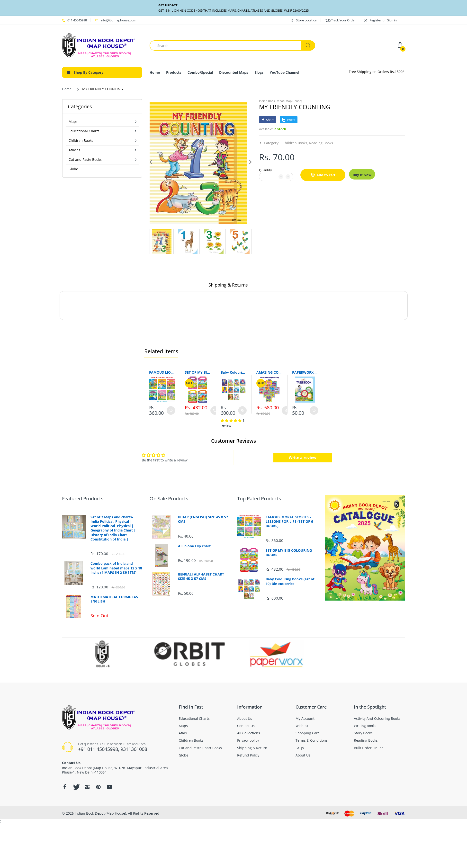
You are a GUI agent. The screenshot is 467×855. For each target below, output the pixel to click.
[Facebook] (64, 787)
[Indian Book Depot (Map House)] (98, 45)
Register (375, 20)
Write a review (302, 457)
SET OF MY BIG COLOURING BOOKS (198, 372)
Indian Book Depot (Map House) (280, 101)
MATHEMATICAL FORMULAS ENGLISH (114, 599)
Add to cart (325, 175)
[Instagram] (87, 787)
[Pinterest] (98, 787)
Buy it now (362, 174)
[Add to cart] (171, 410)
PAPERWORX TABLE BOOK (305, 372)
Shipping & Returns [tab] (228, 285)
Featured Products (82, 498)
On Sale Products (169, 498)
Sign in (392, 20)
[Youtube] (109, 787)
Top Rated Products (259, 498)
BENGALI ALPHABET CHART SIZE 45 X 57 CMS (201, 576)
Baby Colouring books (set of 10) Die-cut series (234, 372)
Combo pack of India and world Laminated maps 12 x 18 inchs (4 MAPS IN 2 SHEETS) (116, 568)
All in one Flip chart (194, 546)
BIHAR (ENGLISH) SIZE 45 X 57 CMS (203, 519)
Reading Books (321, 143)
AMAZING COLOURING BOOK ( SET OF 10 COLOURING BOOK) (269, 372)
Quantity (265, 170)
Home (67, 89)
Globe (73, 169)
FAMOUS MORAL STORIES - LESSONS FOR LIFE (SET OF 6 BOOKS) (162, 372)
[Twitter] (76, 787)
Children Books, (295, 143)
